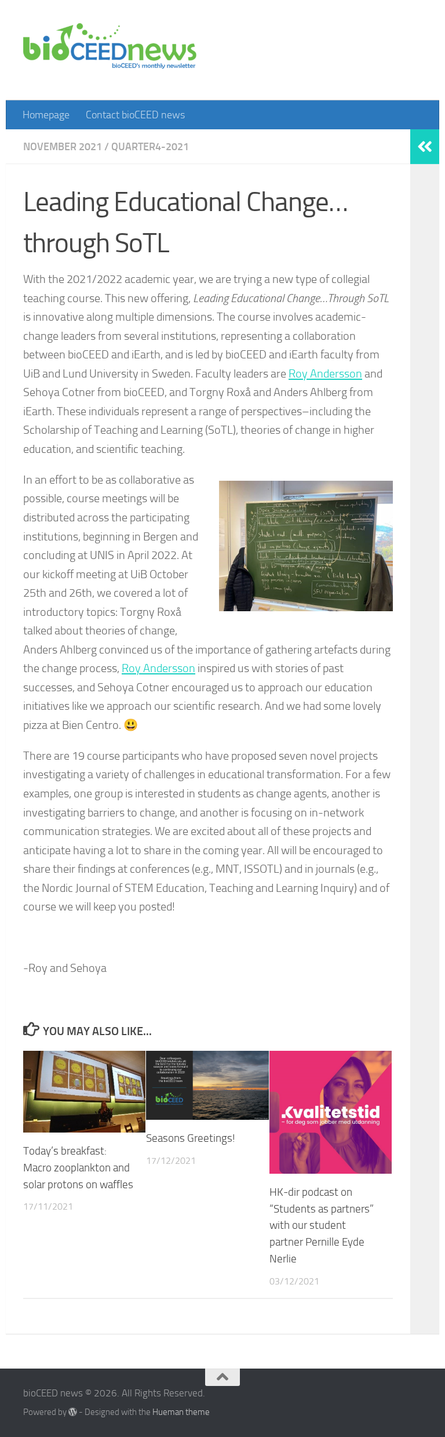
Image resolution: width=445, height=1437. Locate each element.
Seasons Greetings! (190, 1138)
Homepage (46, 114)
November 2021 (62, 146)
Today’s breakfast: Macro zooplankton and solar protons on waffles (78, 1167)
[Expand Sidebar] (424, 146)
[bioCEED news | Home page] (110, 50)
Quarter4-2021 (150, 146)
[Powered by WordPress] (72, 1412)
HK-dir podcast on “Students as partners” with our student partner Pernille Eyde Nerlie (321, 1225)
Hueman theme (181, 1412)
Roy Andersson (325, 373)
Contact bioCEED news (135, 114)
